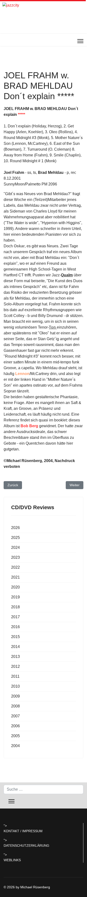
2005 (15, 736)
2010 (15, 686)
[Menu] (80, 41)
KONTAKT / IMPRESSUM (23, 831)
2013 (15, 656)
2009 (15, 696)
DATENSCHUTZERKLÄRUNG (26, 845)
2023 (15, 557)
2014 (15, 647)
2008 (15, 706)
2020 (15, 587)
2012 (15, 666)
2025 (15, 538)
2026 (15, 528)
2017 (15, 617)
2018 (15, 607)
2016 (15, 627)
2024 (15, 547)
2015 (15, 637)
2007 (15, 716)
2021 (15, 577)
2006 (15, 726)
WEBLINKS (12, 860)
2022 (15, 567)
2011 (15, 676)
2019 (15, 597)
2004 (15, 746)
